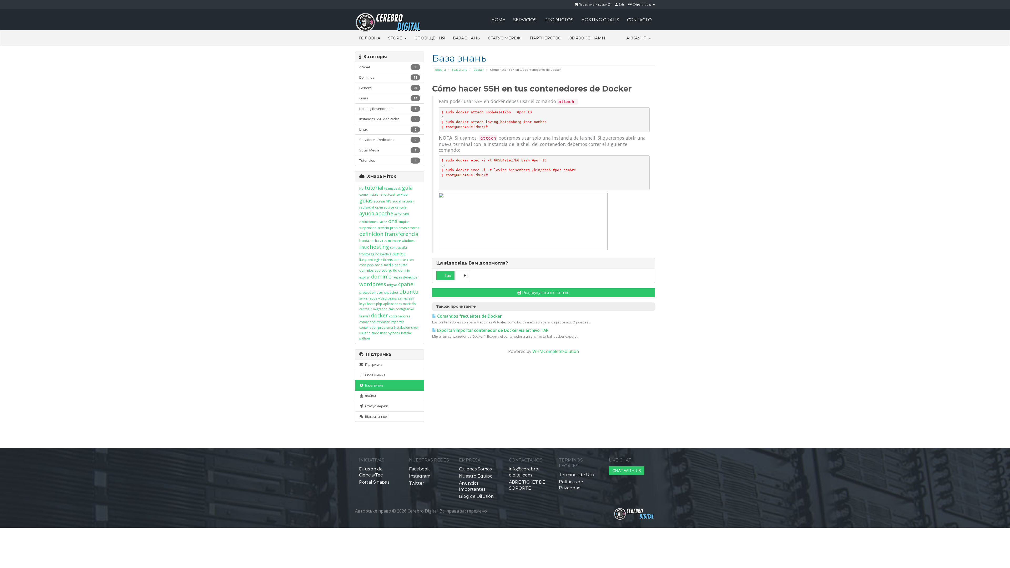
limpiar (403, 222)
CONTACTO (639, 19)
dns (392, 221)
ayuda (366, 213)
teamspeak (392, 188)
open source (384, 207)
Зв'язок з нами (587, 38)
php (379, 304)
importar (397, 322)
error (398, 214)
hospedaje (383, 254)
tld (395, 270)
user (380, 292)
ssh (411, 298)
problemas (398, 228)
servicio (383, 228)
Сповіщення (430, 38)
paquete (401, 265)
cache (382, 222)
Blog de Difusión (476, 496)
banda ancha (369, 241)
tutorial (374, 187)
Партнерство (546, 38)
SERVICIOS (525, 19)
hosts (371, 304)
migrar (392, 285)
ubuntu (408, 291)
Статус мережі (505, 38)
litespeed (366, 259)
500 (406, 214)
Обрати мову (642, 4)
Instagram (419, 476)
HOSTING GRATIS (600, 19)
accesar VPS (382, 201)
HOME (498, 19)
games (403, 298)
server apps (368, 298)
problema (385, 327)
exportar (383, 322)
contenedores (399, 316)
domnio (404, 270)
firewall (364, 316)
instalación (402, 327)
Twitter (416, 483)
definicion (371, 233)
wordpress (372, 284)
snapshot (391, 292)
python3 (394, 333)
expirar (364, 277)
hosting (379, 246)
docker (379, 315)
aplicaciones (392, 304)
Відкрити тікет (376, 416)
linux (364, 247)
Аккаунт (637, 38)
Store (396, 38)
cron (410, 259)
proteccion (367, 292)
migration (380, 309)
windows (408, 241)
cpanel (406, 284)
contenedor (368, 327)
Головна (369, 38)
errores (413, 228)
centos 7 (365, 309)
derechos (410, 277)
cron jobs (366, 265)
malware (394, 241)
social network (403, 201)
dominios (366, 270)
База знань (466, 38)
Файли (369, 395)
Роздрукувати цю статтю (545, 292)
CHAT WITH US (626, 470)
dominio (381, 276)
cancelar (401, 207)
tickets (388, 259)
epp (378, 270)
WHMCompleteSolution (555, 351)
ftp (361, 188)
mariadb (409, 304)
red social (366, 207)
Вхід (621, 4)
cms (391, 309)
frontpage (366, 254)
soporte (400, 259)
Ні (465, 275)
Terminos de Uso (576, 474)
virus (383, 241)
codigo (387, 270)
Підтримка (372, 364)
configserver (405, 309)
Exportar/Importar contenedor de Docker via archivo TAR (492, 330)
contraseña (398, 247)
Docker (478, 70)
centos (399, 254)
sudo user (379, 333)
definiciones (368, 222)
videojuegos (387, 298)
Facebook (419, 468)
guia (407, 187)
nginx (378, 259)
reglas (397, 277)
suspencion (367, 228)
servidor (402, 194)
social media (384, 265)
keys (362, 304)
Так (447, 275)
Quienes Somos (475, 468)
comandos (367, 322)
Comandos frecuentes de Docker (469, 316)
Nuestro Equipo (476, 476)
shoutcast (388, 194)
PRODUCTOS (558, 19)
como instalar (369, 194)
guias (366, 200)
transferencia (401, 233)
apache (384, 213)
